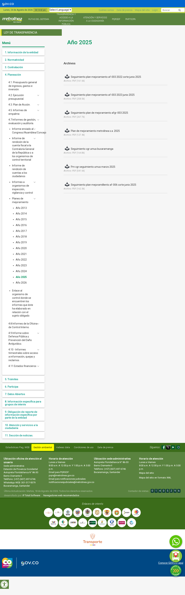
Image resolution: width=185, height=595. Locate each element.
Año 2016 (21, 225)
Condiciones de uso (83, 447)
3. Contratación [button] (14, 67)
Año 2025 (21, 277)
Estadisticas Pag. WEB (17, 447)
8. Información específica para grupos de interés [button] (23, 403)
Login (155, 10)
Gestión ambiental (42, 447)
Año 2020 (21, 248)
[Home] (12, 21)
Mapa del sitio (142, 10)
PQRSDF (116, 19)
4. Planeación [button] (13, 74)
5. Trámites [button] (11, 379)
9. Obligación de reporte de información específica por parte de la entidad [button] (21, 414)
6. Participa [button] (11, 386)
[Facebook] (163, 446)
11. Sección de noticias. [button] (19, 435)
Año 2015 (21, 219)
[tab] (23, 52)
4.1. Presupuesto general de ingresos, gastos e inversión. (22, 86)
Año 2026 (21, 282)
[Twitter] (168, 446)
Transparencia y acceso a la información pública (66, 19)
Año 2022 (21, 259)
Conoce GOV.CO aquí (170, 563)
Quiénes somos (106, 10)
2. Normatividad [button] (14, 59)
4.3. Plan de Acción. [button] (19, 104)
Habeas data (63, 447)
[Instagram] (178, 446)
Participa (130, 19)
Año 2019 (21, 242)
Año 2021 (21, 254)
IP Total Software (31, 495)
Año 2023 (21, 265)
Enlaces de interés (92, 503)
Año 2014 (21, 213)
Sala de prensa (124, 10)
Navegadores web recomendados (61, 495)
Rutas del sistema (38, 19)
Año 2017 (21, 231)
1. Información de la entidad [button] (21, 52)
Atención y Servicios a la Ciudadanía (95, 19)
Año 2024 (21, 271)
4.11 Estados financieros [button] (22, 366)
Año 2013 (21, 207)
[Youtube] (173, 446)
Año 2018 (21, 236)
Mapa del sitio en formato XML (155, 477)
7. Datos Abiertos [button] (15, 394)
